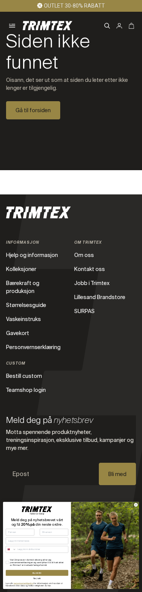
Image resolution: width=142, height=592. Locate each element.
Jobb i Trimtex (91, 283)
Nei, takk (37, 578)
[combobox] (11, 549)
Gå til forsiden (33, 110)
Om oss (84, 255)
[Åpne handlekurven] (131, 26)
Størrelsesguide (26, 305)
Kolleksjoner (21, 269)
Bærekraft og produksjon (22, 287)
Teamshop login (26, 390)
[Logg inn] (119, 26)
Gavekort (17, 333)
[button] (12, 25)
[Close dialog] (136, 505)
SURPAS (84, 311)
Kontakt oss (89, 269)
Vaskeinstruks (23, 319)
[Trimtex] (47, 25)
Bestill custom (24, 376)
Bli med (117, 474)
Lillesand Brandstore (99, 297)
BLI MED (37, 573)
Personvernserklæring (33, 347)
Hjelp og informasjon (32, 255)
